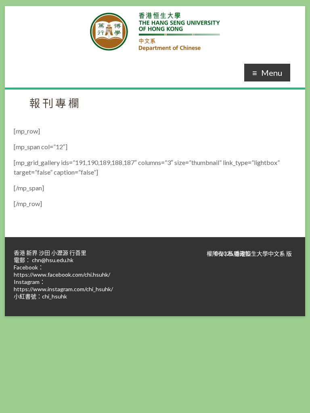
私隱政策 (239, 253)
